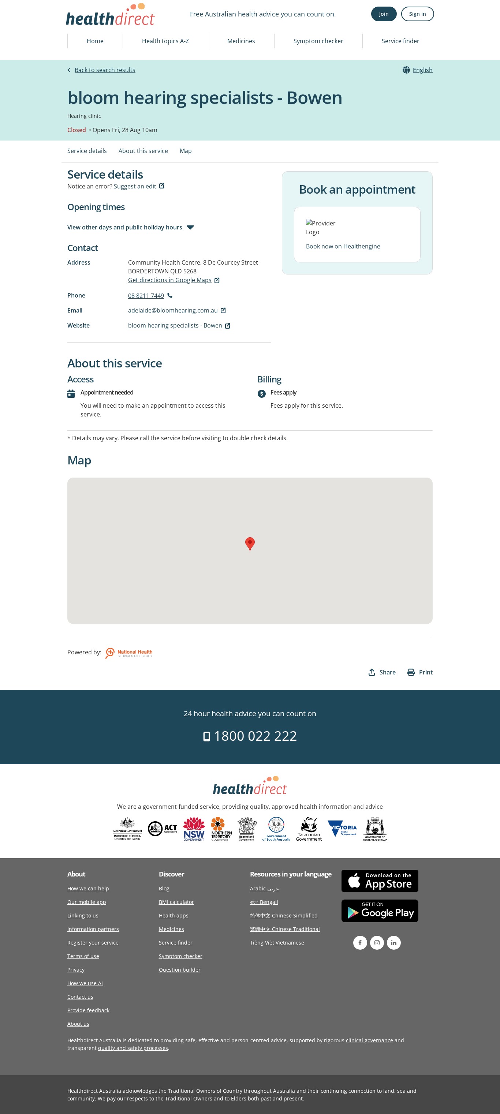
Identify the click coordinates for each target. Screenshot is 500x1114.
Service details (87, 151)
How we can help (88, 888)
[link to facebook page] (360, 943)
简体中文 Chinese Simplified (284, 915)
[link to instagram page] (377, 943)
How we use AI (85, 983)
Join (384, 13)
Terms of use (83, 956)
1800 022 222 (253, 736)
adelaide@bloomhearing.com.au (173, 310)
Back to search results (105, 70)
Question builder (180, 969)
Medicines (241, 41)
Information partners (93, 929)
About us (78, 1023)
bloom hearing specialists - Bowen (175, 325)
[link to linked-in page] (394, 943)
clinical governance (369, 1040)
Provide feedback (88, 1010)
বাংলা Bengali (264, 901)
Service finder (400, 41)
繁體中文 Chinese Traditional (285, 929)
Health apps (174, 915)
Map (186, 151)
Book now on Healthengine (343, 246)
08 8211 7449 (146, 296)
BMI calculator (176, 901)
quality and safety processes (133, 1047)
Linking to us (82, 915)
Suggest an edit (135, 186)
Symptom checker (318, 41)
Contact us (80, 996)
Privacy (76, 969)
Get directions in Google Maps (170, 280)
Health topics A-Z (165, 41)
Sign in (417, 13)
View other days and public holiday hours (124, 227)
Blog (164, 888)
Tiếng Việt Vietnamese (277, 942)
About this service (143, 151)
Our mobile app (86, 901)
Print (426, 672)
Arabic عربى (264, 888)
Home (95, 41)
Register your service (93, 942)
